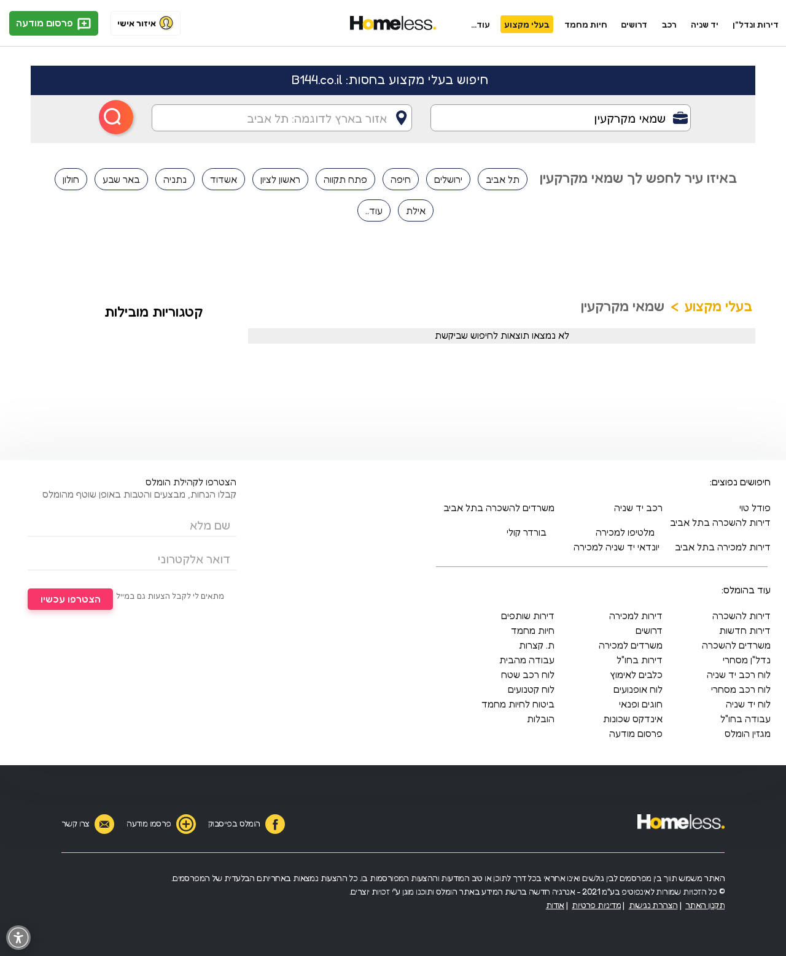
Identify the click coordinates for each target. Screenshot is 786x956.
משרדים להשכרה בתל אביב (498, 507)
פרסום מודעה (46, 23)
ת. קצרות (536, 645)
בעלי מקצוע (527, 24)
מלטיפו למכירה (625, 532)
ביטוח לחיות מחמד (517, 704)
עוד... (480, 24)
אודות (555, 905)
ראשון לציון (280, 179)
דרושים (634, 24)
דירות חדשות (745, 630)
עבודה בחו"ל (745, 718)
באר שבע (121, 179)
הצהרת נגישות (653, 905)
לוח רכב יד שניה (739, 674)
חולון (71, 179)
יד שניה (704, 24)
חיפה (401, 179)
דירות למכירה (636, 615)
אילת (416, 210)
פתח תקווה (345, 179)
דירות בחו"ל (640, 659)
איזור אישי (136, 23)
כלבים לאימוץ (636, 674)
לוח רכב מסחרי (741, 689)
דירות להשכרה (741, 615)
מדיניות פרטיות (596, 905)
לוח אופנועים (638, 689)
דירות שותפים (527, 615)
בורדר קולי (527, 532)
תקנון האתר (705, 905)
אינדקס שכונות (633, 718)
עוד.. (374, 210)
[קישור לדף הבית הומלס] (393, 23)
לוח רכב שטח (527, 674)
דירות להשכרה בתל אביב (720, 522)
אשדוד (223, 179)
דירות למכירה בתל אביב (723, 547)
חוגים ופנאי (641, 704)
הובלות (540, 718)
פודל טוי (755, 507)
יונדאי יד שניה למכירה (617, 547)
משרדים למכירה (631, 645)
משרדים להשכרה (736, 645)
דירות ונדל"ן (756, 24)
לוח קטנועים (531, 689)
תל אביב (502, 179)
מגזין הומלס (748, 733)
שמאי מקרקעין (622, 306)
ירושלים (448, 179)
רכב (669, 24)
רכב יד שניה (638, 507)
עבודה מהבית (526, 659)
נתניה (175, 179)
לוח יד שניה (748, 704)
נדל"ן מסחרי (747, 659)
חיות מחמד (585, 24)
